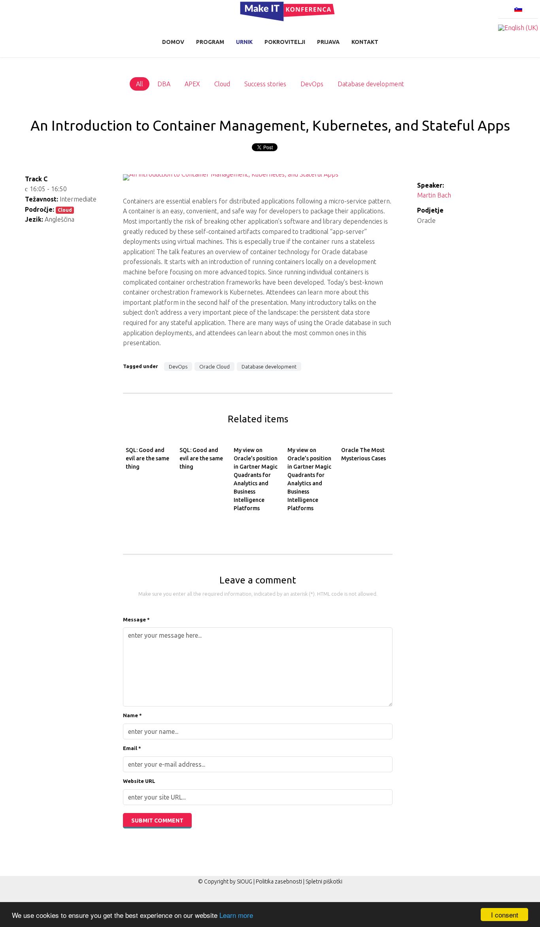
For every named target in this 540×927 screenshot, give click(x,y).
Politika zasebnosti (279, 881)
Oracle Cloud (214, 366)
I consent (504, 914)
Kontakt (364, 42)
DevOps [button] (311, 83)
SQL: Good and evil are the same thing (147, 458)
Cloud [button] (222, 83)
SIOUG (244, 881)
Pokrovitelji (284, 42)
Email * (132, 748)
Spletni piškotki (324, 881)
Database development (269, 366)
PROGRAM (210, 42)
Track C (36, 178)
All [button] (139, 83)
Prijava (328, 42)
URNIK (244, 42)
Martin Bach (434, 195)
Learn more (236, 915)
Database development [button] (371, 83)
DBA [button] (163, 83)
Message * (136, 619)
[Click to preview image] (258, 182)
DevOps (178, 366)
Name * (132, 715)
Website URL (139, 781)
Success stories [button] (265, 83)
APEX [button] (192, 83)
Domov (173, 42)
